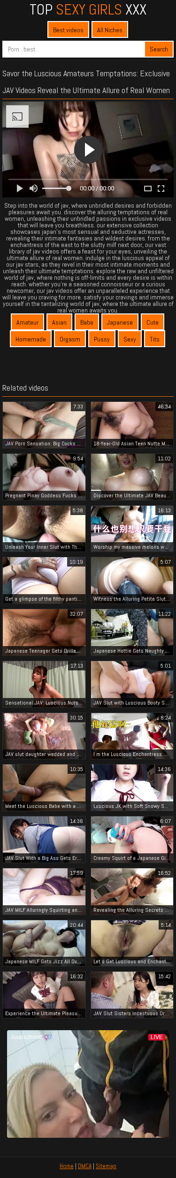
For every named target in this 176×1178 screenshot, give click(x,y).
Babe (86, 322)
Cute (152, 322)
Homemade (30, 339)
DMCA (85, 1166)
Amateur (27, 322)
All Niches (109, 30)
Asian (59, 322)
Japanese (120, 322)
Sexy (129, 339)
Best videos (68, 30)
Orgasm (70, 339)
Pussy (102, 339)
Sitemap (106, 1166)
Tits (155, 339)
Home (67, 1166)
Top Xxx (88, 9)
